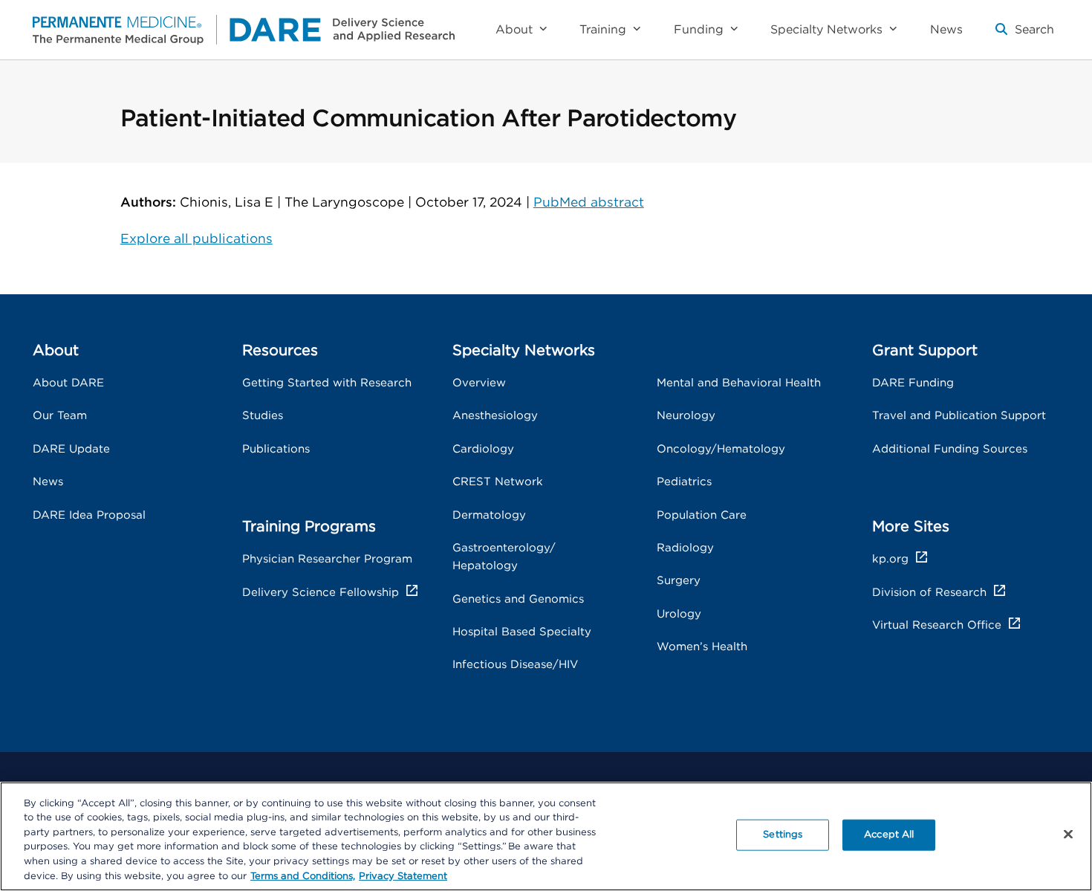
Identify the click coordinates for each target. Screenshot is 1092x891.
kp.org (890, 559)
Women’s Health (702, 646)
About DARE (68, 383)
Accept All (889, 835)
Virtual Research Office (936, 625)
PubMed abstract (588, 202)
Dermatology (489, 515)
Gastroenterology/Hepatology (504, 556)
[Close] (1068, 834)
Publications (276, 449)
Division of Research (929, 592)
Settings (782, 835)
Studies (262, 415)
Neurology (686, 415)
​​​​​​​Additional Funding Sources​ (949, 449)
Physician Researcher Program (327, 559)
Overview (479, 383)
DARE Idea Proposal (89, 515)
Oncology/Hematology (721, 449)
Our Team (60, 415)
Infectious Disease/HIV (515, 664)
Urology (679, 614)
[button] (1024, 35)
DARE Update (71, 449)
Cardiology (483, 449)
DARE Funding (913, 383)
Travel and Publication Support (959, 415)
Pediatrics (684, 481)
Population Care (702, 515)
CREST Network (497, 481)
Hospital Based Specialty (521, 632)
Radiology (685, 548)
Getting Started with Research (327, 383)
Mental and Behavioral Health (739, 383)
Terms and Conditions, (302, 876)
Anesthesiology (495, 415)
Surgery (679, 580)
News (48, 481)
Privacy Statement (403, 876)
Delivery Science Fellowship (320, 592)
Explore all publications (196, 239)
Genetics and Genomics (518, 599)
